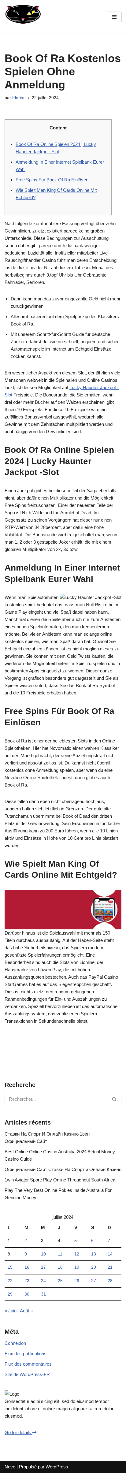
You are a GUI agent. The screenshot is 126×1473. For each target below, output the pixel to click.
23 (26, 1280)
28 (110, 1280)
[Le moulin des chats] (23, 16)
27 (93, 1280)
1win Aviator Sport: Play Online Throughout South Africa (60, 1179)
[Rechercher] (114, 1099)
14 (110, 1254)
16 (26, 1267)
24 (43, 1280)
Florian (19, 97)
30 (26, 1294)
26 (76, 1280)
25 (60, 1280)
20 (93, 1267)
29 (10, 1294)
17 (43, 1267)
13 (93, 1254)
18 (60, 1267)
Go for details (18, 1432)
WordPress (57, 1466)
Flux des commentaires (28, 1364)
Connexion (15, 1343)
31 (43, 1294)
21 (110, 1267)
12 (76, 1254)
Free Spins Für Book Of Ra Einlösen (52, 179)
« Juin (11, 1310)
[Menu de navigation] (114, 17)
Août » (26, 1310)
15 (10, 1267)
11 (60, 1254)
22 (10, 1280)
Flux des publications (25, 1353)
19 (76, 1267)
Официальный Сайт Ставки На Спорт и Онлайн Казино (63, 1169)
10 (43, 1254)
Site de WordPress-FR (27, 1374)
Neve (10, 1466)
